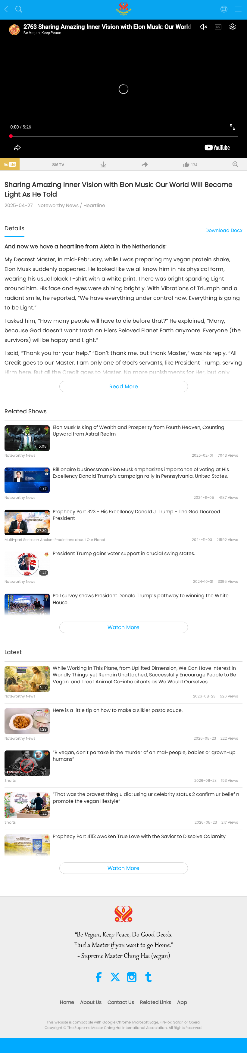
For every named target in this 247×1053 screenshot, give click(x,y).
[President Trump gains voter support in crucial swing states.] (27, 564)
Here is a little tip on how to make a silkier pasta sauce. (118, 710)
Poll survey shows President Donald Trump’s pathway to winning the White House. (141, 599)
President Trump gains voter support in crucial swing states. (124, 553)
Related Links (155, 1002)
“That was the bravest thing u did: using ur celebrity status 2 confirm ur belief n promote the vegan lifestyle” (146, 797)
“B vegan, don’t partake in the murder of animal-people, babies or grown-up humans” (144, 756)
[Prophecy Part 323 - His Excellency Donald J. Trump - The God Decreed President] (27, 522)
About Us (91, 1002)
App (182, 1002)
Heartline (94, 205)
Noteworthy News (58, 205)
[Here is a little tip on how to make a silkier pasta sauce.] (27, 721)
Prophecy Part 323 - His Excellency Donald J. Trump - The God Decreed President (136, 515)
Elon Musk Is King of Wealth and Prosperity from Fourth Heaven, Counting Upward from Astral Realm (138, 430)
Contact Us (121, 1002)
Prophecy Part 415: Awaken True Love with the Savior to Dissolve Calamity (139, 836)
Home (67, 1002)
